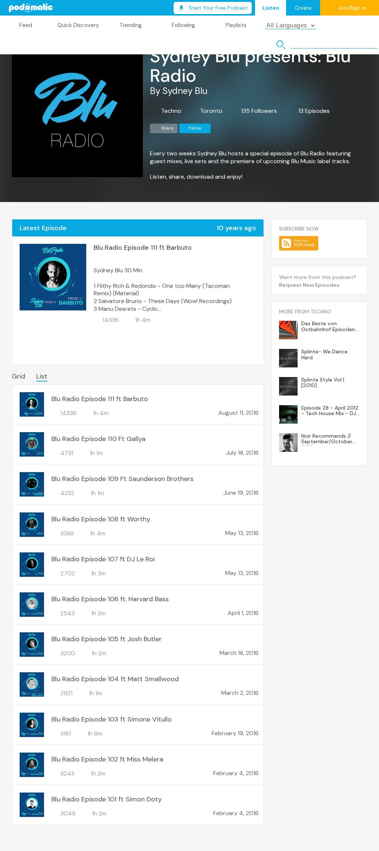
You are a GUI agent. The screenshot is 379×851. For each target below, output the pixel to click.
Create (303, 7)
